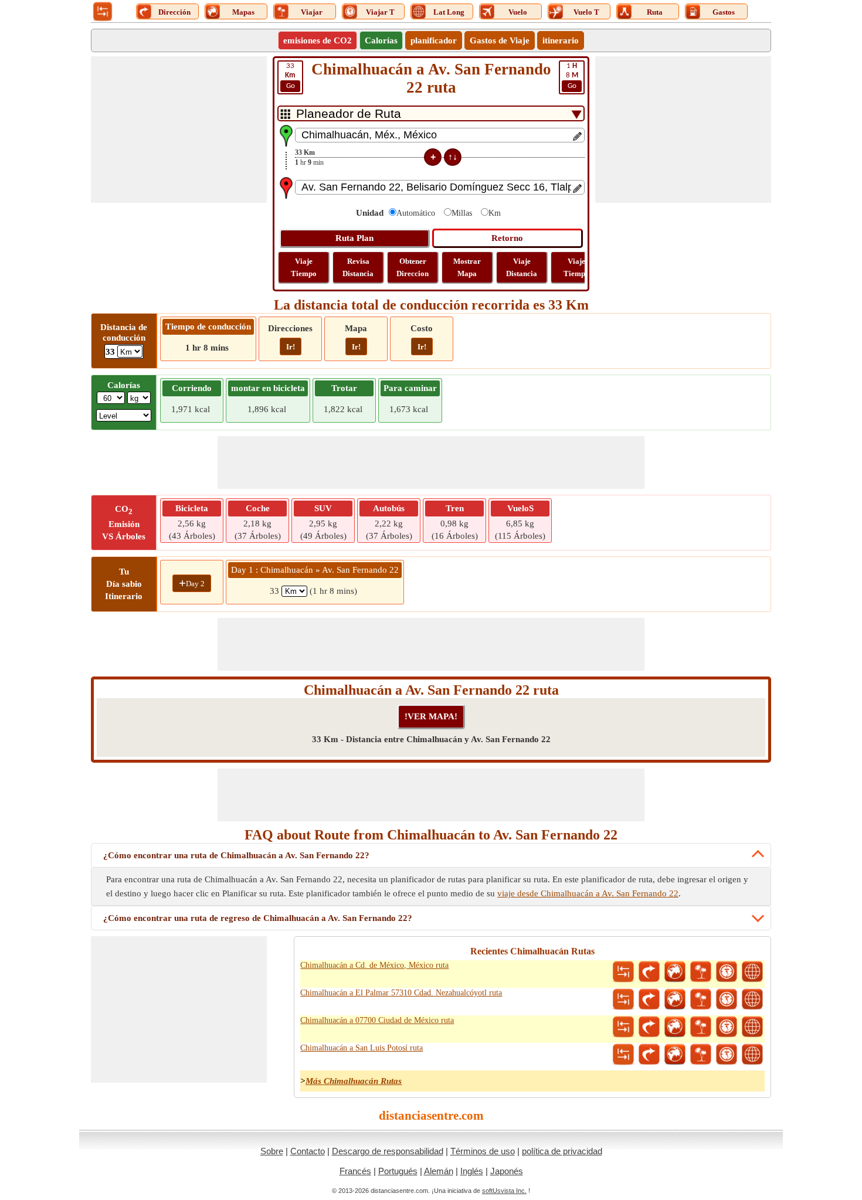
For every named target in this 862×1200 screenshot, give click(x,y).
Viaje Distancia (521, 267)
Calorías (381, 40)
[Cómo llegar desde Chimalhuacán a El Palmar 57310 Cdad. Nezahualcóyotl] (649, 999)
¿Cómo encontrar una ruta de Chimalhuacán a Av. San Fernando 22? (236, 855)
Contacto (307, 1151)
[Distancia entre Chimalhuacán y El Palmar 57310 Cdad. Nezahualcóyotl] (623, 999)
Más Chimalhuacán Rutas (354, 1081)
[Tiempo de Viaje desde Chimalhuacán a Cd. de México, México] (726, 972)
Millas (462, 213)
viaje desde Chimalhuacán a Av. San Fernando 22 (587, 893)
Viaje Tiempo (304, 267)
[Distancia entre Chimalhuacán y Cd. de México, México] (623, 972)
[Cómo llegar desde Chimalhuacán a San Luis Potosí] (649, 1054)
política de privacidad (562, 1151)
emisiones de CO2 (317, 40)
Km (494, 213)
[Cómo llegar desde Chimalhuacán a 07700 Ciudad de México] (649, 1027)
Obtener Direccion (412, 267)
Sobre (271, 1151)
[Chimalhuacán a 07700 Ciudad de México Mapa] (675, 1027)
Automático (415, 213)
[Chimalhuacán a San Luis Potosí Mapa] (675, 1054)
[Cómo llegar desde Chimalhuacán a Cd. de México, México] (649, 972)
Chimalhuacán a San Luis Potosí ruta (361, 1047)
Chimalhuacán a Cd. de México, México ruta (374, 965)
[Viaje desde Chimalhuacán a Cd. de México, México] (700, 972)
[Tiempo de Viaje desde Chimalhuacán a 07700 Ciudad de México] (726, 1027)
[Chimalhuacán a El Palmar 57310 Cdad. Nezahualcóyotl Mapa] (675, 999)
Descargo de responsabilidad (387, 1151)
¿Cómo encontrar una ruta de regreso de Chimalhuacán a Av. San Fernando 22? (257, 918)
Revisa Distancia (358, 267)
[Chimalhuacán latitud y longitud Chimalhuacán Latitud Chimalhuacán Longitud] (752, 972)
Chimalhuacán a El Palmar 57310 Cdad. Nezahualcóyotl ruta (401, 992)
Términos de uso (482, 1151)
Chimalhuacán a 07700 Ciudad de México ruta (377, 1020)
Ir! (290, 346)
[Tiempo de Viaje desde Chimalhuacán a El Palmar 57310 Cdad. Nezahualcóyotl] (726, 999)
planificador (433, 40)
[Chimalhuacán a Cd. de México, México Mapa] (675, 972)
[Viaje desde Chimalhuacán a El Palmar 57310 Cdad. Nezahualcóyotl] (700, 999)
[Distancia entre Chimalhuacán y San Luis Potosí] (623, 1054)
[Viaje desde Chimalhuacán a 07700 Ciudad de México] (700, 1027)
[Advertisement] (179, 129)
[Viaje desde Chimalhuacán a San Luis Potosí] (700, 1054)
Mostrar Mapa (467, 267)
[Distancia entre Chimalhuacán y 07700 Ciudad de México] (623, 1027)
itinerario (560, 40)
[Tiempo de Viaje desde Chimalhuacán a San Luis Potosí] (726, 1054)
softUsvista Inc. (504, 1190)
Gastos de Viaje (500, 40)
